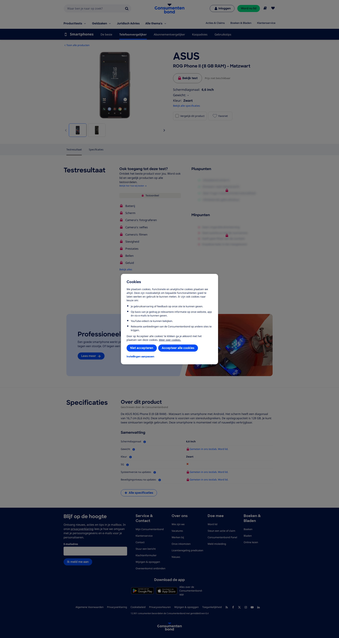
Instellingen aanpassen (140, 356)
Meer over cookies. (170, 340)
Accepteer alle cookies (178, 348)
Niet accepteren (141, 348)
